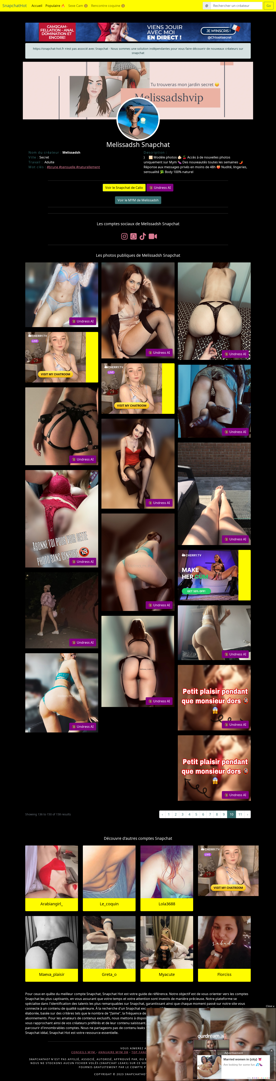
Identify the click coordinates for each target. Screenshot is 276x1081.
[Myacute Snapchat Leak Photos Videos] (166, 942)
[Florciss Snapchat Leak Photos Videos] (224, 942)
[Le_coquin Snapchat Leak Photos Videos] (109, 871)
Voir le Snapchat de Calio (124, 187)
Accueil (37, 5)
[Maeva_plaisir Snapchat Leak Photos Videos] (51, 942)
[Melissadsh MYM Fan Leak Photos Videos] (61, 294)
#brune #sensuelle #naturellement (73, 167)
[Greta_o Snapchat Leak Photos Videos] (109, 942)
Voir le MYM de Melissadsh (138, 200)
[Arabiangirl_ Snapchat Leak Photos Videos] (51, 871)
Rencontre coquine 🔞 (108, 5)
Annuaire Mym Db (113, 1052)
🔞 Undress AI (160, 187)
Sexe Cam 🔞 (78, 5)
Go (269, 5)
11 (240, 814)
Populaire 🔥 (55, 5)
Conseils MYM (83, 1052)
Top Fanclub (142, 1052)
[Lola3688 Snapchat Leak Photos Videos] (166, 871)
